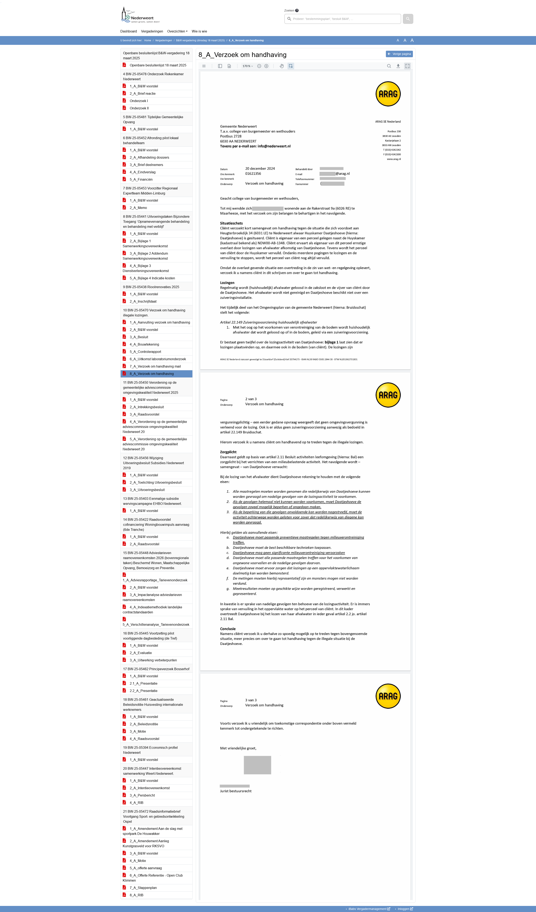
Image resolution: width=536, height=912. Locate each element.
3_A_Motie (137, 731)
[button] (408, 19)
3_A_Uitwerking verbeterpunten (153, 660)
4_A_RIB (136, 802)
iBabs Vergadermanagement (367, 909)
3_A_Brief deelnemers (146, 165)
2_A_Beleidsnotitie (143, 724)
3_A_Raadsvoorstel (144, 414)
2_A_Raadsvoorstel (144, 544)
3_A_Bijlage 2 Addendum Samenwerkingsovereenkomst (145, 256)
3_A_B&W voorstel (143, 853)
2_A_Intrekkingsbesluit (146, 407)
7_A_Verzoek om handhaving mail (155, 366)
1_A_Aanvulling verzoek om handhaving (159, 322)
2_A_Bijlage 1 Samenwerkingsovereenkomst (145, 243)
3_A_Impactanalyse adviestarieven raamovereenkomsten (152, 597)
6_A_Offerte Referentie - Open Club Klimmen (153, 878)
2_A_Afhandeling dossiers (149, 157)
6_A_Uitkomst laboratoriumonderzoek (157, 359)
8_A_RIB (136, 895)
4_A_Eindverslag (142, 172)
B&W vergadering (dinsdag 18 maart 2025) (200, 40)
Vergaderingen (152, 31)
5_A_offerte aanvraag (145, 868)
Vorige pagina (401, 54)
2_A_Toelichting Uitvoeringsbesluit (155, 482)
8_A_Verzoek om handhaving (151, 374)
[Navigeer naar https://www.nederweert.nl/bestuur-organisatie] (141, 16)
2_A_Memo (138, 208)
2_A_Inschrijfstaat (142, 301)
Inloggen (403, 909)
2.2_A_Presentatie (143, 691)
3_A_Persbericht (142, 795)
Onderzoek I (138, 101)
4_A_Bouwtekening (144, 344)
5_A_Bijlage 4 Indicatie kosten (152, 278)
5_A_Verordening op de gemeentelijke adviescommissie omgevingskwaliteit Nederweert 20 (155, 444)
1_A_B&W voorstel (143, 86)
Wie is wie (199, 31)
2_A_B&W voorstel (143, 330)
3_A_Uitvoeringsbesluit (147, 490)
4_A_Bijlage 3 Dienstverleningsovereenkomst (146, 268)
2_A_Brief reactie (142, 93)
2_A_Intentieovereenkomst (149, 788)
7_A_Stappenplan (143, 888)
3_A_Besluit (138, 337)
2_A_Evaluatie (140, 653)
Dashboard (128, 31)
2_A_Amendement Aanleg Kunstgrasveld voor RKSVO (146, 843)
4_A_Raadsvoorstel (144, 739)
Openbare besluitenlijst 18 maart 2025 (157, 65)
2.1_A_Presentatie (143, 683)
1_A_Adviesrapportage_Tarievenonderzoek (155, 580)
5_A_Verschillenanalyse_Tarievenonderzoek (156, 624)
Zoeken (289, 10)
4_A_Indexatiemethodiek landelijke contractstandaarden (152, 609)
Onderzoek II (139, 108)
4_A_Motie (137, 861)
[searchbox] (342, 19)
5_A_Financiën (141, 179)
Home (147, 40)
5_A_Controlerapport (145, 352)
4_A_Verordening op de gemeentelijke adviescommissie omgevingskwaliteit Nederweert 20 (155, 427)
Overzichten (176, 31)
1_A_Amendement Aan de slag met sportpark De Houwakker (152, 831)
